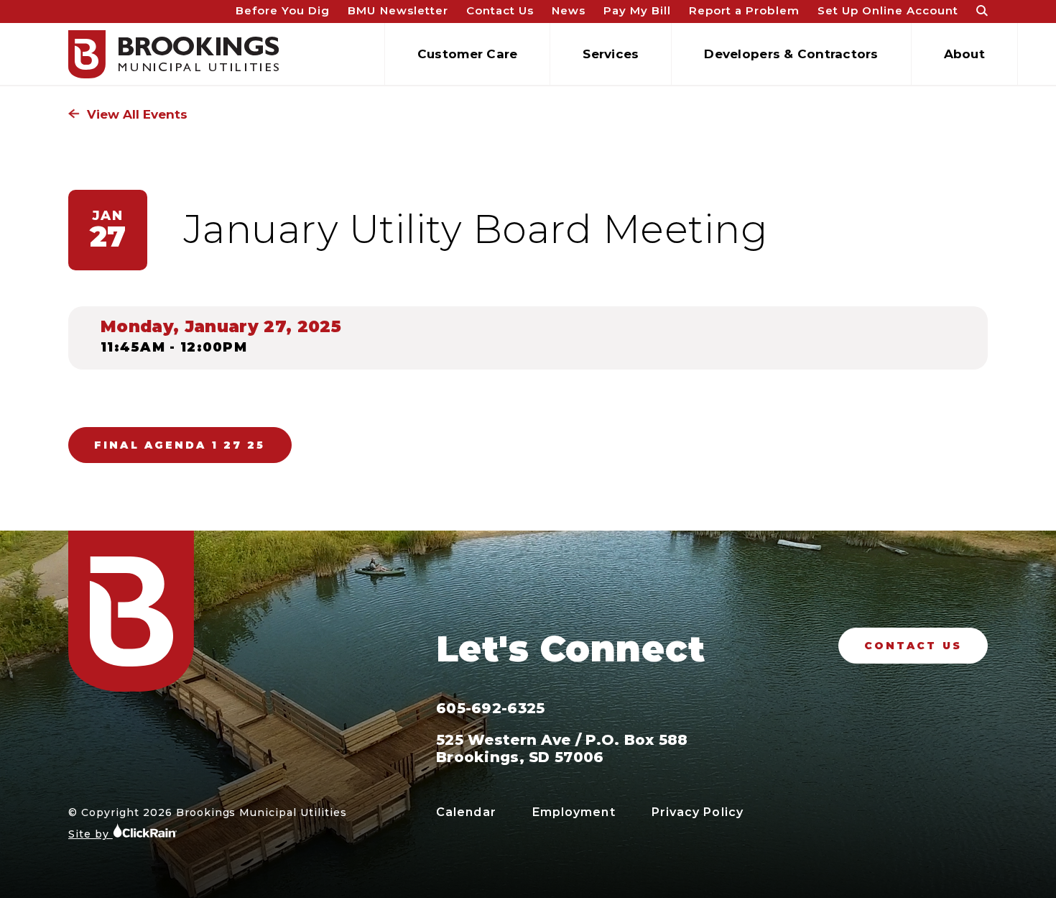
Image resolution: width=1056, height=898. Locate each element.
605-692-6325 (490, 708)
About (964, 54)
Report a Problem (744, 10)
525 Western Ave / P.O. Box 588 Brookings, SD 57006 (562, 748)
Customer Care (467, 54)
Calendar (466, 812)
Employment (574, 812)
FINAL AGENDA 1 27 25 (180, 445)
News (568, 10)
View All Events (135, 114)
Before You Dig (283, 10)
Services (611, 54)
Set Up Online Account (888, 10)
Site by (90, 834)
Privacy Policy (698, 812)
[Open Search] (982, 12)
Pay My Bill (637, 10)
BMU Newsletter (398, 10)
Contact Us (500, 10)
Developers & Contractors (791, 54)
